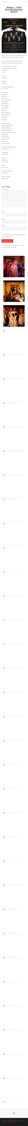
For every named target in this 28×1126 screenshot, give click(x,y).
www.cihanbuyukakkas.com (12, 1121)
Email (3, 219)
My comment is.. (5, 189)
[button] (25, 1)
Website (3, 226)
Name (3, 212)
